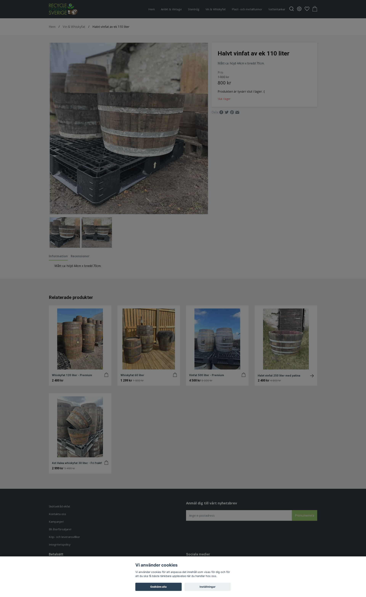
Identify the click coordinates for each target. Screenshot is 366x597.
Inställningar (208, 586)
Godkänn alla (158, 586)
